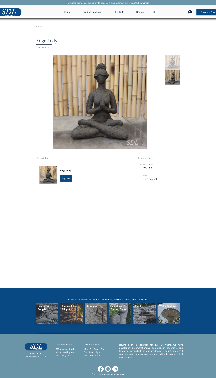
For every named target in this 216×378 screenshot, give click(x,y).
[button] (87, 175)
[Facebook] (101, 369)
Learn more (143, 3)
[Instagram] (108, 369)
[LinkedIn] (115, 369)
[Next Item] (159, 102)
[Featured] (47, 313)
